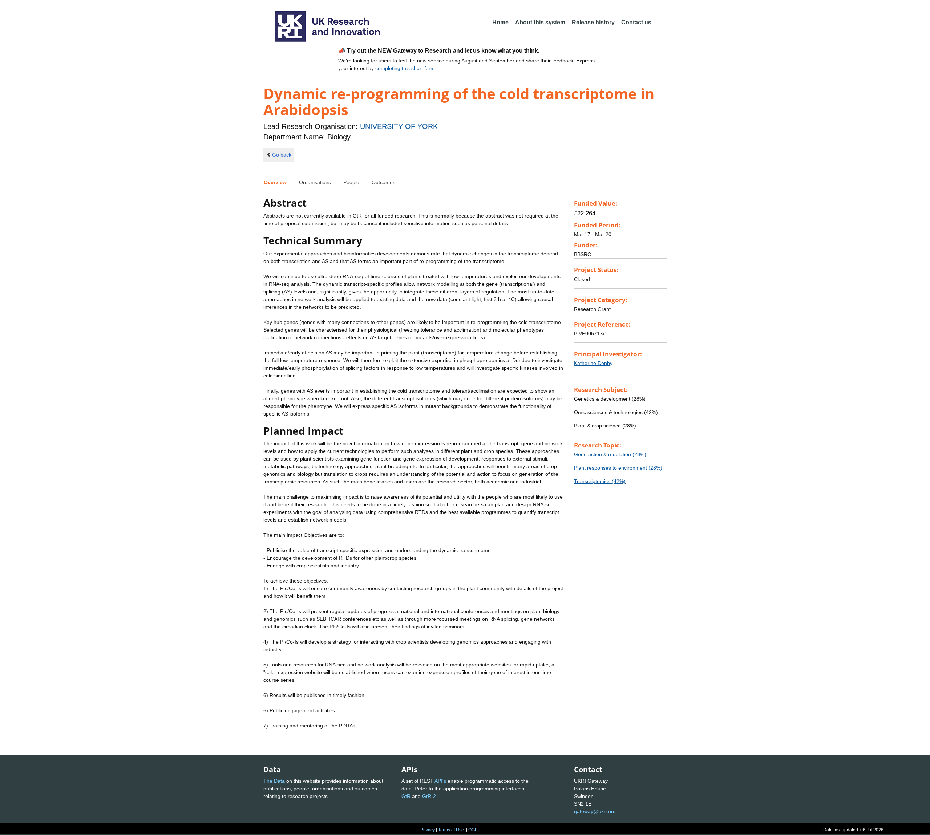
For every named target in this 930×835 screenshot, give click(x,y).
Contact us (636, 22)
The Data (274, 781)
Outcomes (383, 182)
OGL (472, 829)
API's (440, 781)
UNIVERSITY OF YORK (399, 126)
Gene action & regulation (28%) (610, 454)
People (351, 182)
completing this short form (405, 68)
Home (500, 22)
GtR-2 (429, 796)
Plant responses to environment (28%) (618, 468)
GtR (406, 796)
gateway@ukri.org (595, 811)
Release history (593, 22)
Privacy (427, 829)
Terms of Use (451, 829)
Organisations (315, 182)
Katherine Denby (593, 363)
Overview (275, 182)
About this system (540, 22)
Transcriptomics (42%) (600, 481)
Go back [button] (281, 155)
